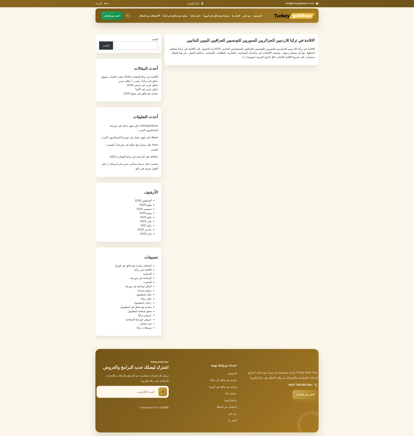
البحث (155, 39)
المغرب (147, 282)
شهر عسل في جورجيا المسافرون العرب (123, 137)
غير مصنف (146, 323)
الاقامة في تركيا (143, 269)
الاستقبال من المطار (149, 15)
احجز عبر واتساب (305, 394)
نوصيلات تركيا (144, 327)
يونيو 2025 (146, 213)
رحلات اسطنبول (143, 302)
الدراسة (147, 273)
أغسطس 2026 (143, 200)
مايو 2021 (146, 225)
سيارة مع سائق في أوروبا (223, 386)
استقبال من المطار (226, 406)
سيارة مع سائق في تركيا (175, 15)
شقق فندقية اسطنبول (140, 311)
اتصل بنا (236, 15)
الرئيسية (257, 15)
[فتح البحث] (127, 15)
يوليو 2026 (145, 204)
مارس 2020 (144, 229)
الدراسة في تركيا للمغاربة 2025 (127, 156)
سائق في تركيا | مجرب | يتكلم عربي (138, 81)
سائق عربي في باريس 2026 (142, 85)
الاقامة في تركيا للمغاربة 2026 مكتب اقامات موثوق (129, 76)
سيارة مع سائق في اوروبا (216, 15)
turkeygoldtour (149, 125)
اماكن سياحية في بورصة (138, 286)
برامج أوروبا (230, 400)
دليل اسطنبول (144, 294)
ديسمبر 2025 (144, 208)
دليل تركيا (196, 15)
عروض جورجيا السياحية (139, 319)
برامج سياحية (144, 290)
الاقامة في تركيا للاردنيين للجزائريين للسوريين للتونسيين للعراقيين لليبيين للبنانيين (251, 40)
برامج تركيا (231, 393)
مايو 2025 (146, 217)
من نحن (247, 15)
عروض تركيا (145, 315)
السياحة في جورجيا (141, 278)
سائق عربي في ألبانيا (146, 89)
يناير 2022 (146, 221)
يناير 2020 (146, 233)
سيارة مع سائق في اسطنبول (136, 307)
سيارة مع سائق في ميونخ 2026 (140, 93)
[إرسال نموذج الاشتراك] (162, 391)
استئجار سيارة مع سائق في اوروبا (133, 265)
